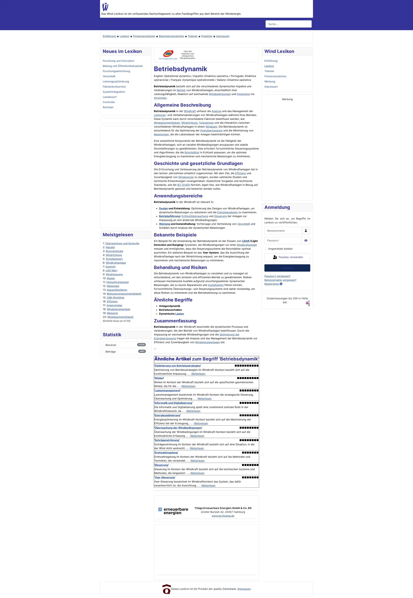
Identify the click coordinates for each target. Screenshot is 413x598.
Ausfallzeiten (216, 285)
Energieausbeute (227, 212)
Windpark (211, 126)
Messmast (113, 286)
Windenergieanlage (118, 309)
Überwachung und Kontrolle (122, 243)
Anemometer (114, 305)
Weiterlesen (198, 373)
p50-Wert (111, 270)
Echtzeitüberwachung (195, 216)
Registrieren (272, 283)
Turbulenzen (206, 122)
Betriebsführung (169, 216)
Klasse (111, 278)
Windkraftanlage (116, 262)
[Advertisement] (126, 177)
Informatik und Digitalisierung (173, 402)
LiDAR (246, 241)
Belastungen (161, 134)
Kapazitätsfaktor (117, 289)
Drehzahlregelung (166, 452)
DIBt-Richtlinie (115, 297)
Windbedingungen (220, 94)
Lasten (179, 313)
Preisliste (206, 36)
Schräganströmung (167, 440)
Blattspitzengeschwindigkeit (124, 293)
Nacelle (110, 247)
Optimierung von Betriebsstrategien (178, 365)
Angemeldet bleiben (280, 248)
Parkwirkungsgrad (117, 282)
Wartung (164, 223)
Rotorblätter (192, 152)
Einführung (109, 36)
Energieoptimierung (167, 415)
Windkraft (190, 111)
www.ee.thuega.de (223, 515)
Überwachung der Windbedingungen (178, 427)
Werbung (269, 81)
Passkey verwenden (290, 257)
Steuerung (220, 216)
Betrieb (181, 90)
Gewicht (111, 266)
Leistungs (160, 115)
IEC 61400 (183, 184)
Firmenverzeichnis (144, 36)
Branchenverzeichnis (171, 36)
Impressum (222, 36)
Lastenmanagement (167, 390)
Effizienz (112, 301)
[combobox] (289, 24)
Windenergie (186, 177)
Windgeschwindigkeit (120, 317)
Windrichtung (114, 255)
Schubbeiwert (114, 258)
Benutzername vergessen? (280, 280)
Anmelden (287, 267)
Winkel (159, 378)
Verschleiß (243, 223)
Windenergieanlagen (207, 342)
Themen (192, 36)
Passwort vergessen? (277, 276)
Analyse (216, 111)
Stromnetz (160, 98)
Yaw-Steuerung (165, 477)
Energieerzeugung (211, 130)
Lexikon (124, 36)
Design (163, 208)
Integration (243, 94)
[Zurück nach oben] (407, 592)
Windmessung (114, 274)
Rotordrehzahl (114, 251)
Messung (112, 313)
